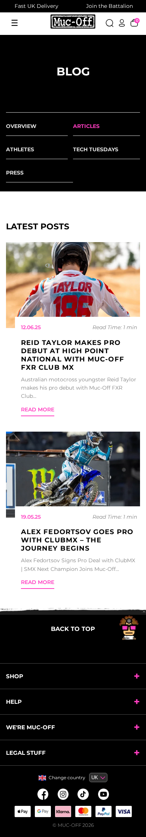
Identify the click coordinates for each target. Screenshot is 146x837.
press (15, 172)
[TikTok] (83, 794)
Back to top (73, 628)
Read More (37, 409)
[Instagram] (63, 794)
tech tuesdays (95, 149)
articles (86, 126)
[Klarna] (63, 811)
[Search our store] (109, 22)
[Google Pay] (43, 811)
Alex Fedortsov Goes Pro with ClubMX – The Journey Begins (77, 540)
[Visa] (123, 811)
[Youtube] (103, 794)
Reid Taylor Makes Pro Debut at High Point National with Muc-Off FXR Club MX (72, 355)
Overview (21, 126)
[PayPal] (103, 811)
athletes (20, 149)
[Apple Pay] (22, 811)
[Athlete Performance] (83, 811)
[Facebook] (43, 794)
